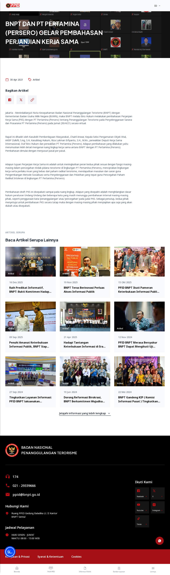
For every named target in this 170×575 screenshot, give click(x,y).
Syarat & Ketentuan (50, 556)
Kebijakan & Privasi (17, 556)
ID (155, 5)
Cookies (76, 556)
